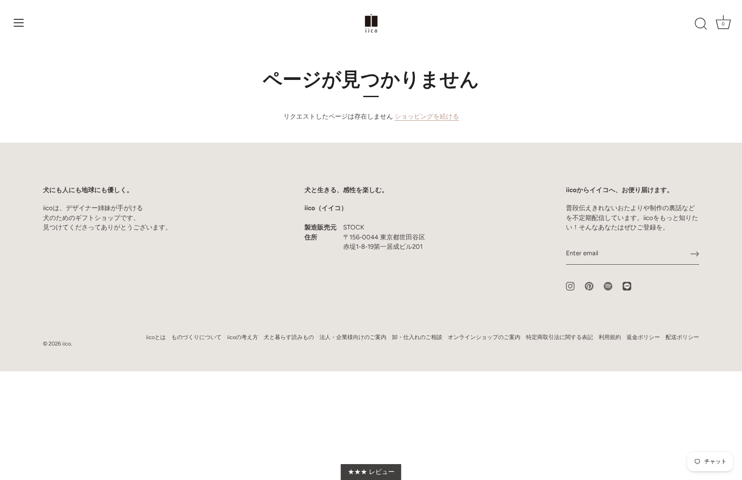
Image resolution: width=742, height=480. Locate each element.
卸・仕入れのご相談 (417, 337)
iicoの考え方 (242, 337)
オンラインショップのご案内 (484, 337)
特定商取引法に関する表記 (559, 337)
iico (66, 343)
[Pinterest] (589, 285)
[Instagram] (570, 285)
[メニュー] (18, 22)
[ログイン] (694, 253)
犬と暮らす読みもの (289, 337)
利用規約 (610, 337)
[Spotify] (608, 285)
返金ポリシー (643, 337)
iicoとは (156, 337)
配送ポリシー (682, 337)
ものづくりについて (196, 337)
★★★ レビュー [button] (371, 472)
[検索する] (700, 24)
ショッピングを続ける (427, 116)
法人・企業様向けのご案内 (352, 337)
